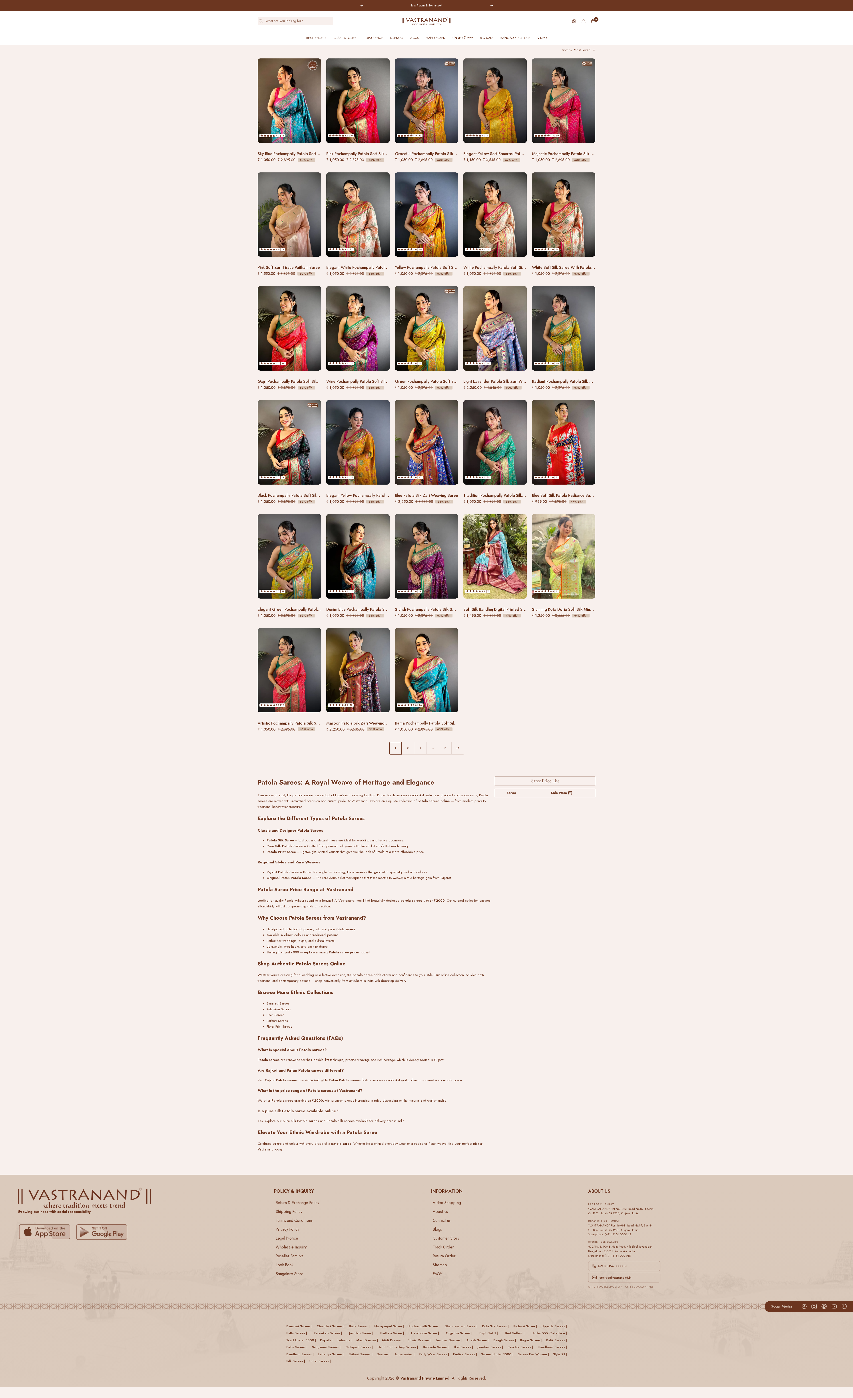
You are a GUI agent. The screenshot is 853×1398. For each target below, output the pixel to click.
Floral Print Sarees (279, 1026)
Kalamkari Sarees (279, 1009)
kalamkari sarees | (328, 1333)
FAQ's (437, 1274)
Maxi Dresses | (367, 1340)
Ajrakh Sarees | (477, 1340)
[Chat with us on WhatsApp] (574, 21)
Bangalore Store (515, 37)
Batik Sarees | (556, 1340)
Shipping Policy (289, 1212)
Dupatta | (326, 1340)
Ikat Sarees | (463, 1347)
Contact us (441, 1220)
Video (542, 37)
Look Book (284, 1265)
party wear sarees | (434, 1354)
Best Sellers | (514, 1333)
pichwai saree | (525, 1326)
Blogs (437, 1229)
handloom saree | (425, 1333)
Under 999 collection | (549, 1333)
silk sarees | (295, 1361)
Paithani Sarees (277, 1020)
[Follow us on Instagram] (814, 1307)
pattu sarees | (296, 1333)
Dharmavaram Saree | (461, 1326)
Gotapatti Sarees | (359, 1347)
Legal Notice (287, 1238)
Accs (414, 37)
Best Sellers (316, 37)
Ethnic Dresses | (419, 1340)
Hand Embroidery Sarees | (397, 1347)
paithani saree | (392, 1333)
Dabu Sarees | (296, 1347)
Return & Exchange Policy (297, 1203)
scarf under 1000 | (301, 1340)
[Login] (584, 21)
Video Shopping (447, 1203)
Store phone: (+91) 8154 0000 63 (609, 1234)
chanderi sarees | (330, 1326)
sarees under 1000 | (497, 1354)
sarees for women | (533, 1354)
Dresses (396, 37)
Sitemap (440, 1265)
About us (440, 1212)
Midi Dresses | (393, 1340)
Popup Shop (373, 37)
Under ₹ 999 (462, 37)
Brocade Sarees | (436, 1347)
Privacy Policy (287, 1229)
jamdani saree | (361, 1333)
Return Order (444, 1256)
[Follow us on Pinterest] (824, 1307)
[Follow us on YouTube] (834, 1307)
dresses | (383, 1354)
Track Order (443, 1247)
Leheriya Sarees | (331, 1354)
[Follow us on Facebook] (804, 1307)
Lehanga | (344, 1340)
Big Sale (486, 37)
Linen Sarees (275, 1015)
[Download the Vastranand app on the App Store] (46, 1232)
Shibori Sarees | (361, 1354)
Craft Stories (345, 37)
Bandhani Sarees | (300, 1354)
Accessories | (405, 1354)
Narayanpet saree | (389, 1326)
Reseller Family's (289, 1256)
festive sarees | (465, 1354)
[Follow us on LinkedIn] (844, 1307)
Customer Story (446, 1238)
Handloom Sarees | (552, 1347)
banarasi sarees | (299, 1326)
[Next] (457, 748)
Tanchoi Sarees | (520, 1347)
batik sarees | (359, 1326)
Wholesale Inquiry (291, 1247)
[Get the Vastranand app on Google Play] (103, 1232)
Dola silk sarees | (495, 1326)
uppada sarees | (554, 1326)
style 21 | (560, 1354)
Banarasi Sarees (278, 1003)
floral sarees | (320, 1361)
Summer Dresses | (448, 1340)
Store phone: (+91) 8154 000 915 (609, 1256)
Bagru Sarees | (531, 1340)
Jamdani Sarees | (490, 1347)
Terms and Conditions (294, 1220)
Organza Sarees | (459, 1333)
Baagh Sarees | (504, 1340)
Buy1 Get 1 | (488, 1333)
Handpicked (435, 37)
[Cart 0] (593, 21)
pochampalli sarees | (424, 1326)
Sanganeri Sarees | (326, 1347)
